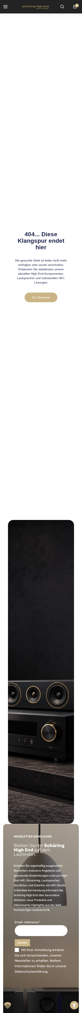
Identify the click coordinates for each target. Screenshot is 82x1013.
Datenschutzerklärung (31, 971)
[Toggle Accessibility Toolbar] (74, 1005)
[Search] (62, 7)
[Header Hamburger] (7, 6)
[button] (7, 1005)
